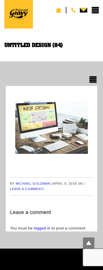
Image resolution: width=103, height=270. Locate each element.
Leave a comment (26, 189)
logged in (42, 228)
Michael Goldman (33, 183)
